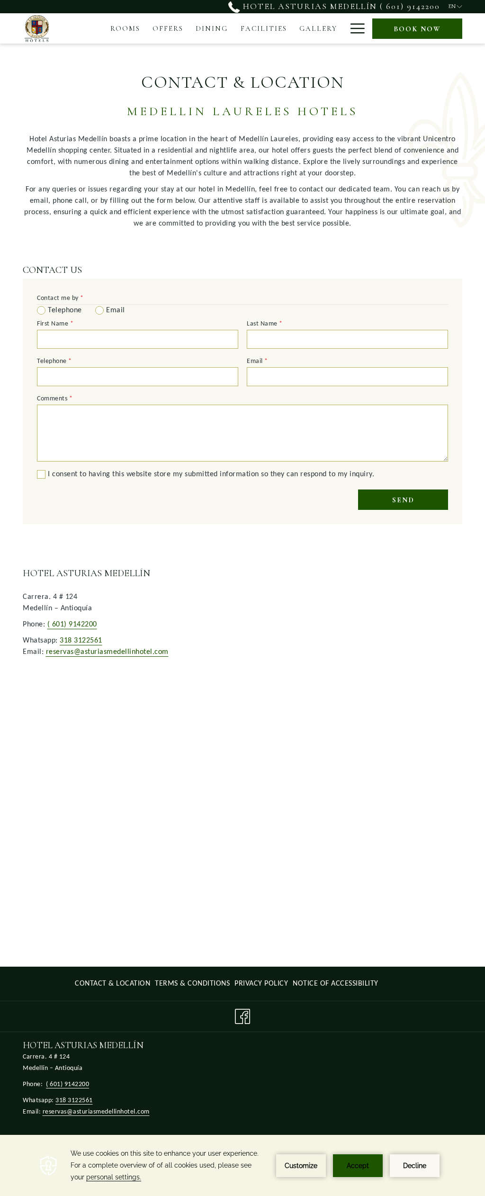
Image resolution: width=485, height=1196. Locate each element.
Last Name (265, 323)
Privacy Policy (261, 986)
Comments (54, 398)
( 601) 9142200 (72, 624)
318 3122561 (81, 640)
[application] (242, 1165)
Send (403, 500)
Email (257, 361)
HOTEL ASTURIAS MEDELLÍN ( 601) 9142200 (340, 6)
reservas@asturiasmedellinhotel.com (107, 652)
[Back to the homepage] (37, 28)
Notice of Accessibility (335, 986)
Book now (417, 29)
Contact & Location (112, 984)
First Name (55, 323)
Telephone (54, 361)
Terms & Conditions (192, 986)
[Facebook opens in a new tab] (242, 1016)
